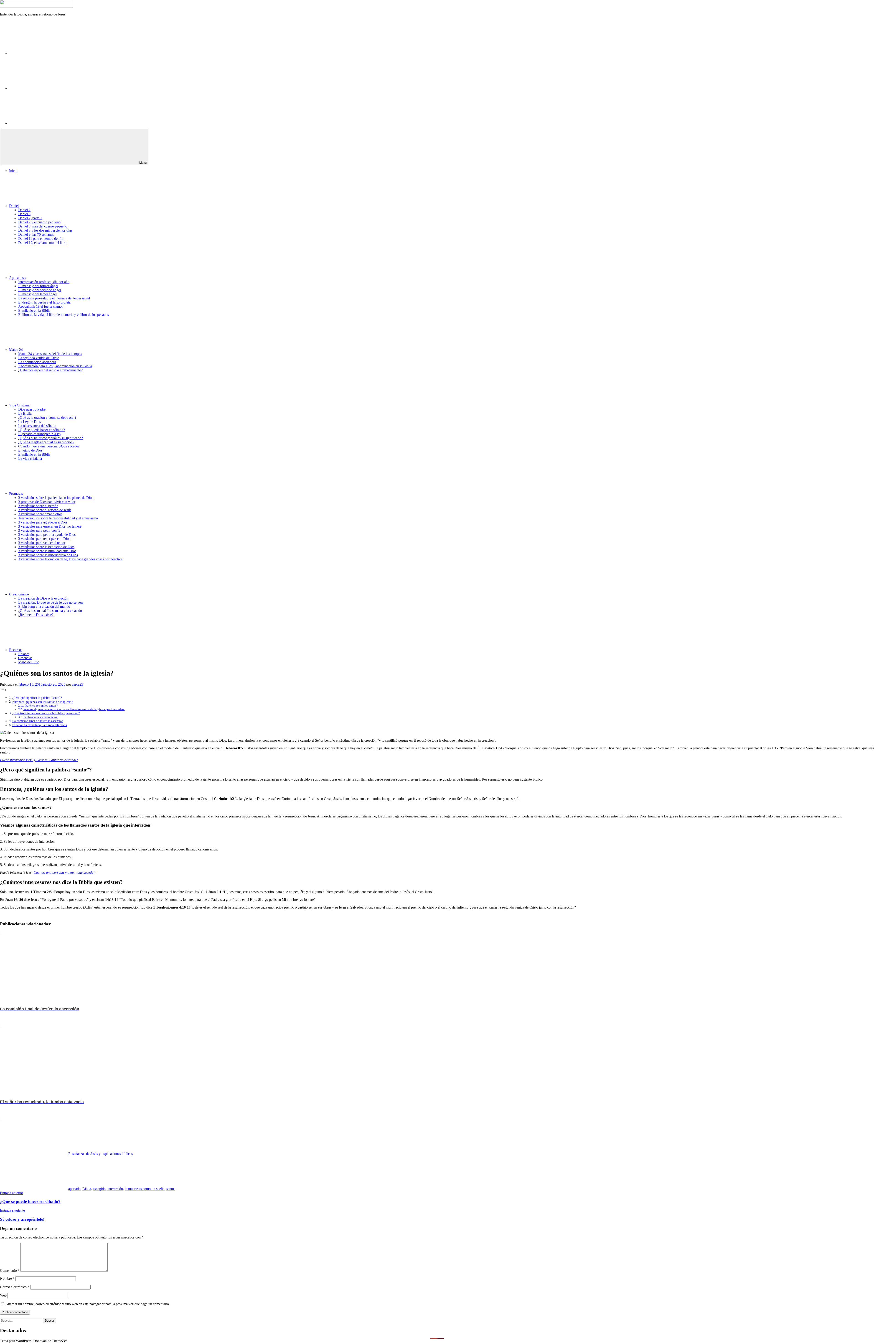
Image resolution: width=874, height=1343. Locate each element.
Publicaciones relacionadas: (40, 717)
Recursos (15, 650)
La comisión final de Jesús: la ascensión (37, 721)
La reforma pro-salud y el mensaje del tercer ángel (54, 298)
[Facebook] (43, 53)
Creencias (25, 658)
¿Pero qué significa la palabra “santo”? (37, 698)
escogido (99, 1189)
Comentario (10, 1270)
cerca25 (77, 684)
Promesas (16, 493)
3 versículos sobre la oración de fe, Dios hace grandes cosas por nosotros (70, 559)
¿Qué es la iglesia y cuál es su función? (46, 442)
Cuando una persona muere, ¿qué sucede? (64, 872)
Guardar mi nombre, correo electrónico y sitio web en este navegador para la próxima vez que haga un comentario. (87, 1304)
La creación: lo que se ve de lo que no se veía (50, 602)
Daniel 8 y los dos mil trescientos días (45, 230)
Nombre (7, 1278)
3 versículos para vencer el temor (41, 543)
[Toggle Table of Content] (3, 690)
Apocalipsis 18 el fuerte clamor (40, 306)
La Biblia (25, 413)
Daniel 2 (24, 210)
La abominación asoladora (37, 362)
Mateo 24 (16, 350)
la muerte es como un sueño (145, 1189)
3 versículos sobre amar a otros (40, 514)
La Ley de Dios (29, 422)
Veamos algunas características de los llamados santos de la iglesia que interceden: (74, 709)
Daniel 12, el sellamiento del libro (42, 243)
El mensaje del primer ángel (38, 286)
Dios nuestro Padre (32, 409)
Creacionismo (19, 594)
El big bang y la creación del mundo (44, 606)
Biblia (86, 1189)
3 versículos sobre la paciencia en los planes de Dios (55, 498)
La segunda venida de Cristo (38, 358)
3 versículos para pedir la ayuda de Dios (47, 534)
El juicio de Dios (30, 450)
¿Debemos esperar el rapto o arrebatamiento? (50, 370)
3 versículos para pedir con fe (39, 530)
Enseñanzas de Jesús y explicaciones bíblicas (100, 1154)
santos (170, 1189)
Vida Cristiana (19, 405)
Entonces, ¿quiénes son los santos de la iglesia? (42, 702)
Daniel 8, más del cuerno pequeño (42, 226)
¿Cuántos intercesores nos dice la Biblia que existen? (46, 713)
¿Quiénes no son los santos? (40, 705)
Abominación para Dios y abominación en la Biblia (55, 366)
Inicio (13, 171)
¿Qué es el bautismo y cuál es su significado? (50, 438)
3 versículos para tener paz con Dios (44, 539)
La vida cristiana (30, 458)
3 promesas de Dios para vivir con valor (46, 502)
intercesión (115, 1189)
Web (3, 1295)
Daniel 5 (24, 214)
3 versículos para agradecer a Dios (42, 522)
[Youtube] (43, 123)
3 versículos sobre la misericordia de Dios (48, 555)
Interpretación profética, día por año (43, 282)
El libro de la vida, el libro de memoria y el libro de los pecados (63, 315)
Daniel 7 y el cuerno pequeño (39, 222)
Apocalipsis (17, 278)
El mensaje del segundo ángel (39, 290)
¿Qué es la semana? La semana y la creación (50, 611)
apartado (74, 1189)
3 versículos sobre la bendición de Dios (46, 547)
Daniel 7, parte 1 (30, 218)
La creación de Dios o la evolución (43, 598)
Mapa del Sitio (28, 662)
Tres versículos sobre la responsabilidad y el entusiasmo (58, 518)
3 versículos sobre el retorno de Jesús (44, 510)
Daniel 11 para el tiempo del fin (40, 238)
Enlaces (23, 654)
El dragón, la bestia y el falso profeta (44, 302)
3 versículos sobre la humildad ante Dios (47, 551)
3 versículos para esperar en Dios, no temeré (49, 526)
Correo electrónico (14, 1287)
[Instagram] (43, 88)
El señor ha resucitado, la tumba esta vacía (39, 725)
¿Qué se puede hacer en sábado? (41, 430)
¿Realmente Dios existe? (35, 615)
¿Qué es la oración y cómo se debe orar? (47, 417)
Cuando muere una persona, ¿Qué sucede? (48, 446)
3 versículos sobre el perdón (38, 506)
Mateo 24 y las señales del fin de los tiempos (50, 354)
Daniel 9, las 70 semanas (36, 234)
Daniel (14, 206)
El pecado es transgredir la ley (39, 434)
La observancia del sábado (37, 426)
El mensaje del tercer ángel (37, 294)
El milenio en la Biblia (34, 310)
